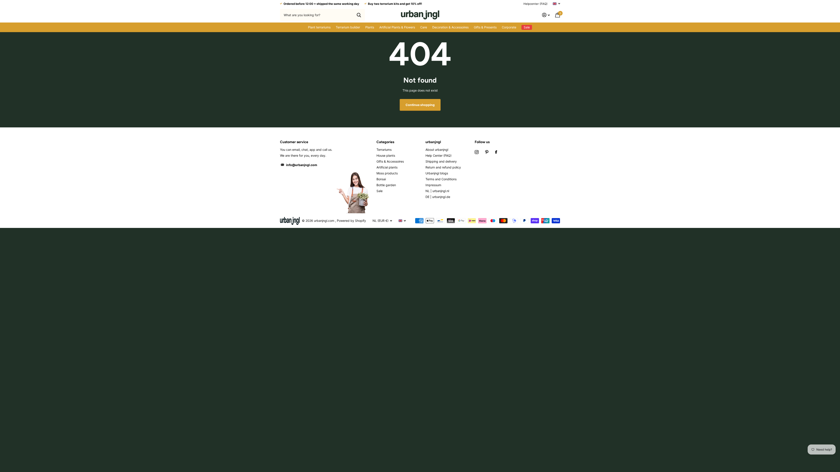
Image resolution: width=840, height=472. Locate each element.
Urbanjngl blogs (436, 173)
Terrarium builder (348, 27)
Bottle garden (386, 185)
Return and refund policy (443, 167)
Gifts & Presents (485, 27)
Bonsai (381, 179)
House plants (385, 155)
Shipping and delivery (441, 161)
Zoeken (359, 15)
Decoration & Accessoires (450, 27)
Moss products (387, 173)
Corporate (509, 27)
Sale (379, 191)
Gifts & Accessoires (390, 161)
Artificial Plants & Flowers (397, 27)
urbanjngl (433, 142)
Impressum (433, 185)
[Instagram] (477, 152)
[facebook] (496, 152)
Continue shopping (420, 105)
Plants (369, 27)
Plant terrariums (319, 27)
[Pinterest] (486, 152)
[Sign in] (546, 15)
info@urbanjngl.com (301, 165)
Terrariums (384, 149)
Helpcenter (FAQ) (535, 3)
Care (423, 27)
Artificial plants (386, 167)
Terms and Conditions (441, 179)
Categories (385, 142)
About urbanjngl (436, 149)
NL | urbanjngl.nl (437, 191)
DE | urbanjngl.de (437, 197)
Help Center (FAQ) (438, 155)
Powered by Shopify (351, 220)
